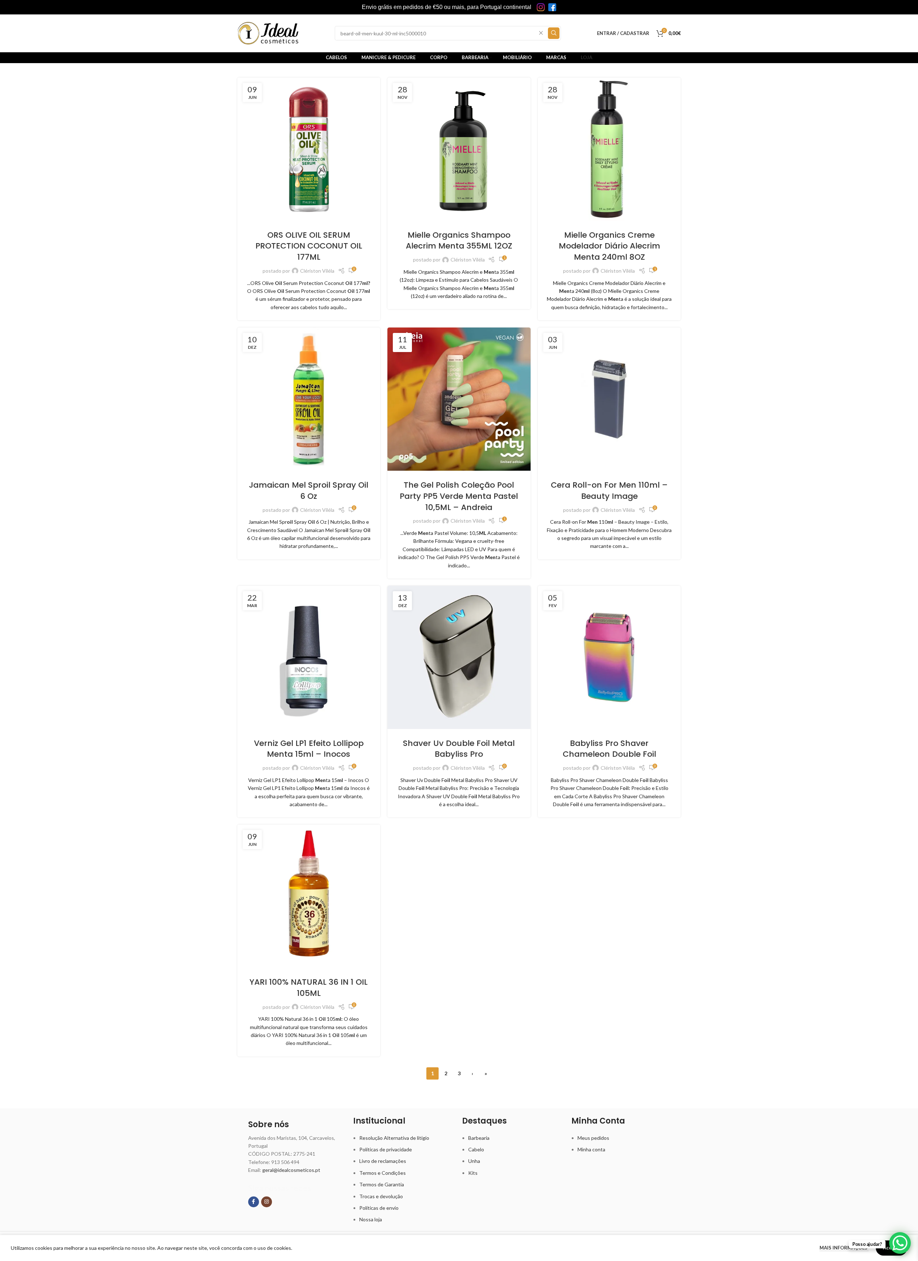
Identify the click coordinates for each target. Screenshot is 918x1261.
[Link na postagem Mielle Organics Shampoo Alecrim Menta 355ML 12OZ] (459, 149)
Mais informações (844, 1248)
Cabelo (476, 1149)
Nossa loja (370, 1219)
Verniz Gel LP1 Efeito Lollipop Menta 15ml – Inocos (309, 749)
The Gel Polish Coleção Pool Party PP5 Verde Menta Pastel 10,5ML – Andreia (459, 496)
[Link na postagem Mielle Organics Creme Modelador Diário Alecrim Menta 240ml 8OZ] (609, 149)
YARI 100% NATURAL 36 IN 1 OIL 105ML (309, 987)
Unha (474, 1161)
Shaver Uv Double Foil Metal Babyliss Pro (459, 749)
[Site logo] (268, 33)
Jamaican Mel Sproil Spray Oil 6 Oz (308, 490)
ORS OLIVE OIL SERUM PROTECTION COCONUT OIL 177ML (308, 246)
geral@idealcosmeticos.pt (291, 1170)
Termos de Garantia (381, 1184)
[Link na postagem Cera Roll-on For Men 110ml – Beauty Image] (609, 399)
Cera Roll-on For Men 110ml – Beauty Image (609, 490)
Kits (473, 1173)
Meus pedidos (593, 1138)
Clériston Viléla (317, 271)
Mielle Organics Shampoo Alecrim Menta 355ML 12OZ (459, 240)
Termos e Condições (382, 1173)
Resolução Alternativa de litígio (394, 1138)
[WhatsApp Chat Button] (900, 1243)
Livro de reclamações (382, 1161)
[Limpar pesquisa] (541, 33)
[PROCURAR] (553, 33)
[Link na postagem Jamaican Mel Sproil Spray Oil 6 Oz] (309, 399)
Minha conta (591, 1149)
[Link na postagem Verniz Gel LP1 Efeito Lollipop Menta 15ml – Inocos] (309, 657)
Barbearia (478, 1138)
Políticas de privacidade (385, 1149)
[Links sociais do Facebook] (253, 1201)
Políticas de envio (379, 1208)
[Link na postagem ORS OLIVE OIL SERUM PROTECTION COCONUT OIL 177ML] (309, 149)
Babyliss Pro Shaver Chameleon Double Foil (609, 749)
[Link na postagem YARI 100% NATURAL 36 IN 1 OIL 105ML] (309, 896)
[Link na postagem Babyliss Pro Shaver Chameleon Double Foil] (609, 657)
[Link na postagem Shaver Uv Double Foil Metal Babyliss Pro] (459, 657)
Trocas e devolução (381, 1196)
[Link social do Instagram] (266, 1201)
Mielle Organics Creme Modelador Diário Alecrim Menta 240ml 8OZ (609, 246)
